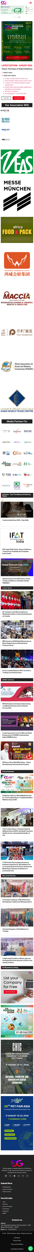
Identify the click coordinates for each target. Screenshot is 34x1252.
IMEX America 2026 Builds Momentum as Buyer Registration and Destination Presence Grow (16, 643)
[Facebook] (23, 1175)
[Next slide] (32, 19)
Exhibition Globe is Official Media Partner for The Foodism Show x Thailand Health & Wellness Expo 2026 (17, 798)
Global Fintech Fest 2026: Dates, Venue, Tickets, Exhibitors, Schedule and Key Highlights (16, 581)
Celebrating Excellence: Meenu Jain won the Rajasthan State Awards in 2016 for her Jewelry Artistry (17, 960)
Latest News (7, 588)
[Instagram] (27, 1175)
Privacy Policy (17, 1240)
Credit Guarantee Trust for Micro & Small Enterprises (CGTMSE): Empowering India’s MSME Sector (17, 735)
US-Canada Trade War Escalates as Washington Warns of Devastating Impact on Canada (17, 614)
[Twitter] (10, 1175)
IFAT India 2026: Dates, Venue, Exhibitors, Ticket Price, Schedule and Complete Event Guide (16, 551)
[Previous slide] (2, 19)
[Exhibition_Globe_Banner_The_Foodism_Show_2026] (17, 10)
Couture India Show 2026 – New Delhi (15, 520)
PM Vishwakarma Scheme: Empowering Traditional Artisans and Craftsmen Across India (16, 706)
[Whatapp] (18, 1175)
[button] (30, 3)
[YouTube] (14, 1175)
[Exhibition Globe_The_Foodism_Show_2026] (17, 1037)
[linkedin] (6, 1175)
